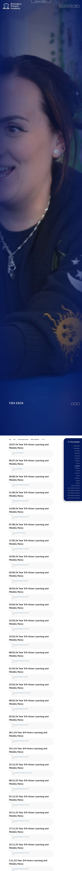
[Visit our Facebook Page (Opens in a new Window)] (60, 6)
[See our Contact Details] (63, 6)
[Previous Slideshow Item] (72, 404)
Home (10, 439)
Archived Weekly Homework (23, 439)
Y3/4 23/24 (43, 439)
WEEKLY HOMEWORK (35, 439)
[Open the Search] (70, 6)
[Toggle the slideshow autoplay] (75, 404)
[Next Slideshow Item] (78, 404)
